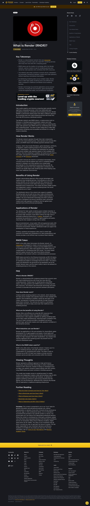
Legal (25, 463)
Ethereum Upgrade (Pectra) (59, 479)
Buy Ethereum (56, 487)
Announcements (27, 457)
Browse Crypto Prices (58, 469)
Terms (25, 464)
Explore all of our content (44, 445)
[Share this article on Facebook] (71, 16)
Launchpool (41, 466)
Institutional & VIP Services (59, 457)
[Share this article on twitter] (67, 16)
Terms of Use (17, 499)
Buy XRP (55, 484)
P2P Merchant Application (59, 454)
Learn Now (53, 6)
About (25, 454)
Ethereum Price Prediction (59, 477)
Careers (25, 456)
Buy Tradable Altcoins (58, 489)
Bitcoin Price (56, 470)
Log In (74, 2)
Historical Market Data (72, 461)
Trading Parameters (72, 482)
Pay (39, 457)
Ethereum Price (57, 472)
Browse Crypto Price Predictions (60, 474)
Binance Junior (42, 461)
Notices (25, 475)
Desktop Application (28, 478)
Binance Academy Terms (30, 499)
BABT (40, 471)
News (25, 459)
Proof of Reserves (72, 464)
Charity (40, 475)
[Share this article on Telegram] (76, 16)
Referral (70, 456)
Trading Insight (71, 463)
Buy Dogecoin (56, 486)
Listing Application (57, 456)
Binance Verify (71, 480)
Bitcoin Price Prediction (58, 476)
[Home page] (9, 2)
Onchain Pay (56, 461)
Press (25, 461)
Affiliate (69, 454)
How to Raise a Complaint (73, 487)
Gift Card (40, 464)
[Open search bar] (70, 2)
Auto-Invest (41, 468)
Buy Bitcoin (56, 481)
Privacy (25, 466)
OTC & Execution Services (73, 459)
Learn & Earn (56, 467)
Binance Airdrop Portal (72, 484)
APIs (69, 478)
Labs (55, 459)
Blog (25, 469)
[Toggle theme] (87, 2)
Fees (69, 477)
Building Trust (27, 468)
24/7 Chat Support (72, 470)
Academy (41, 463)
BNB (69, 457)
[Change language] (84, 2)
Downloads (26, 476)
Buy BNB (55, 482)
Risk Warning (26, 473)
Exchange (41, 454)
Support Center (71, 472)
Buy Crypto (41, 456)
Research (41, 473)
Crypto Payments (42, 459)
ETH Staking (41, 469)
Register (80, 2)
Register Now (74, 114)
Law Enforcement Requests (73, 485)
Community (26, 471)
